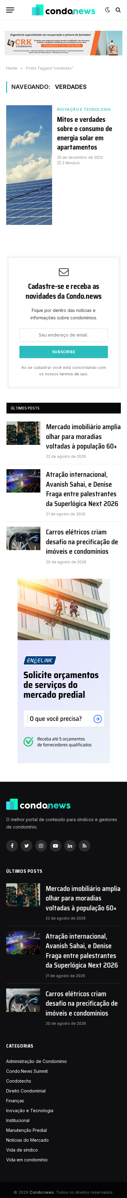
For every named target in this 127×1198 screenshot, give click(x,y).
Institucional (18, 1120)
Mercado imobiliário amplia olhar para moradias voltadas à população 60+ (83, 436)
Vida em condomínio (27, 1159)
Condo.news (42, 1192)
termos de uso (73, 374)
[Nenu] (10, 10)
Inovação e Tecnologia (84, 109)
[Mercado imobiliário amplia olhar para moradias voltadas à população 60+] (23, 433)
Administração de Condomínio (36, 1061)
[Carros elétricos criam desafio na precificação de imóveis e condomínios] (23, 538)
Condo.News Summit (27, 1071)
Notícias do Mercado (27, 1140)
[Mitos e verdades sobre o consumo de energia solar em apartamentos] (29, 165)
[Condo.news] (63, 10)
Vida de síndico (22, 1149)
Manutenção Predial (26, 1130)
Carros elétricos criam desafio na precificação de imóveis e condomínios (82, 541)
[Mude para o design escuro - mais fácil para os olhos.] (108, 10)
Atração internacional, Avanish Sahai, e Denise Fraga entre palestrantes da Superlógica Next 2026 (82, 489)
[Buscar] (117, 10)
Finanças (15, 1100)
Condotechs (18, 1081)
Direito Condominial (26, 1090)
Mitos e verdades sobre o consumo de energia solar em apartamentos (84, 133)
